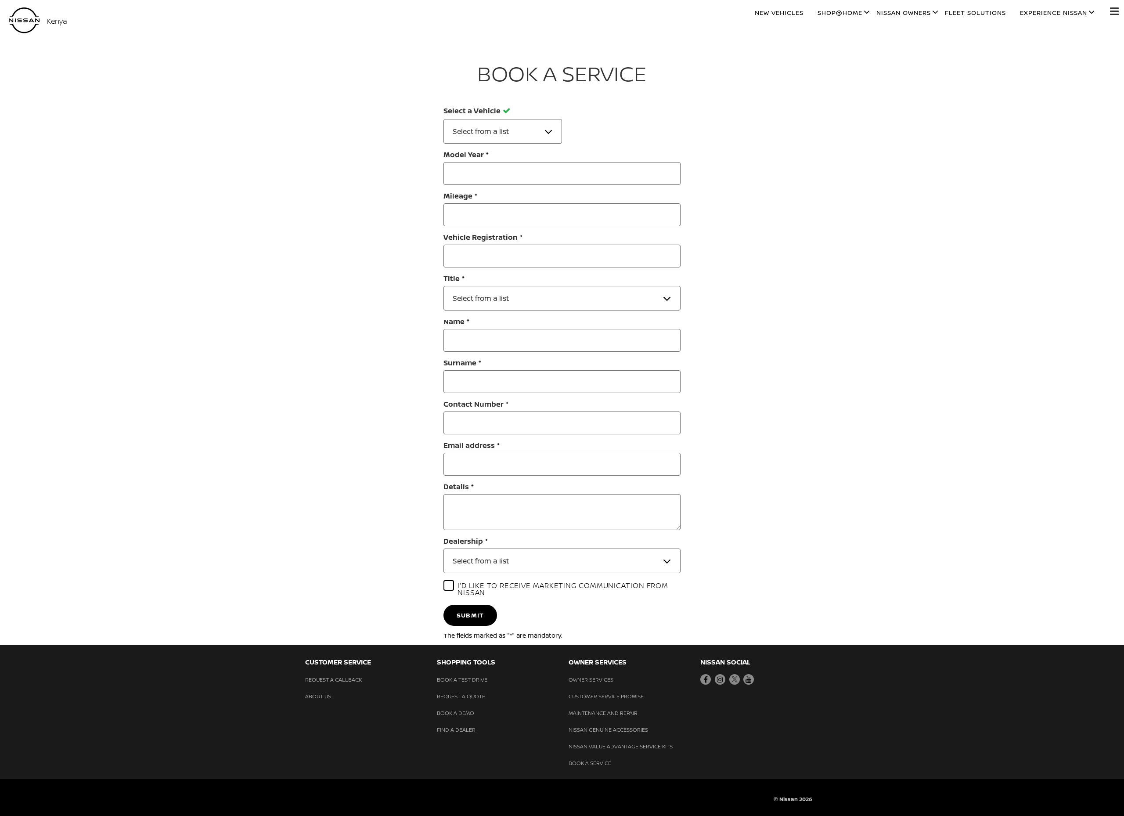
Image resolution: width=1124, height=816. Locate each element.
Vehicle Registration (480, 237)
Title (451, 278)
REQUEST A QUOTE (461, 696)
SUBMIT (470, 615)
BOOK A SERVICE (590, 763)
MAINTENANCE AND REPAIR (603, 713)
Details (456, 487)
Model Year (463, 155)
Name (454, 321)
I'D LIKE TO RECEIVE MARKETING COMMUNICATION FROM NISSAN (563, 589)
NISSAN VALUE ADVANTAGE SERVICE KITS (621, 746)
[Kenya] (24, 20)
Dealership (463, 541)
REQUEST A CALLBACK (333, 679)
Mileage (457, 196)
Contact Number (473, 404)
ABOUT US (318, 696)
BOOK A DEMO (455, 713)
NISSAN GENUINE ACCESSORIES (608, 729)
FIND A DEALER (456, 729)
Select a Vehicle (472, 111)
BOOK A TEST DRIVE (462, 679)
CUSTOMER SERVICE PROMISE (606, 696)
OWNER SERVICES (591, 679)
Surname (459, 363)
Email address (469, 445)
